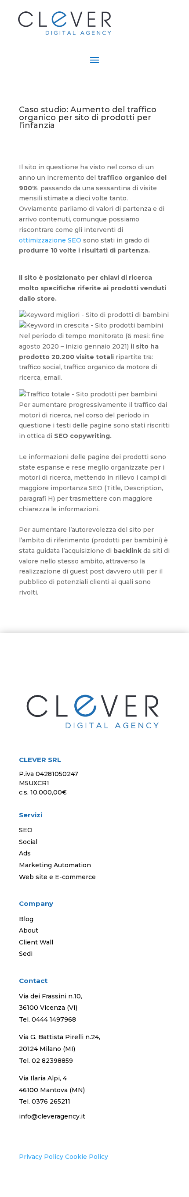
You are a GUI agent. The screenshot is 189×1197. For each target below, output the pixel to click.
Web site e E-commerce (57, 877)
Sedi (26, 954)
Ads (25, 853)
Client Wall (36, 942)
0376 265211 (51, 1101)
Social (28, 842)
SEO (26, 830)
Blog (26, 919)
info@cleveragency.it (52, 1116)
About (28, 930)
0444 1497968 (54, 1019)
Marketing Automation (55, 865)
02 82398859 (52, 1061)
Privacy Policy (41, 1157)
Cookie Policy (86, 1157)
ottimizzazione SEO (50, 240)
